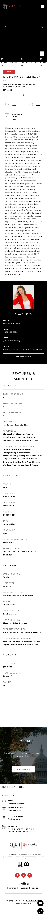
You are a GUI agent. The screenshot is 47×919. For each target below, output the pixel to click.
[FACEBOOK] (17, 875)
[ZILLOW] (29, 875)
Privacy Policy (34, 900)
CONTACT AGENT (24, 357)
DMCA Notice (23, 903)
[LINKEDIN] (23, 875)
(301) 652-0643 (14, 819)
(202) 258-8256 (10, 332)
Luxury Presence (30, 888)
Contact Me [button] (23, 769)
